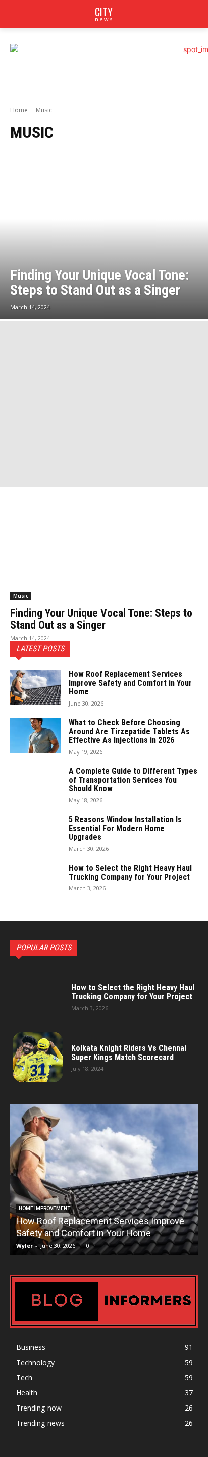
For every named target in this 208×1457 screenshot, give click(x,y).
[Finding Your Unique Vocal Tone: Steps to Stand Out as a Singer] (104, 236)
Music (20, 595)
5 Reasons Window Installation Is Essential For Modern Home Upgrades (125, 828)
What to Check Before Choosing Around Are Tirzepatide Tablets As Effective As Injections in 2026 (129, 731)
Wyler (24, 1245)
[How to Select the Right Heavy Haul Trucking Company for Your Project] (35, 881)
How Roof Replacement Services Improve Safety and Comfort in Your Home (130, 682)
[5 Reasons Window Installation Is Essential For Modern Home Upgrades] (35, 832)
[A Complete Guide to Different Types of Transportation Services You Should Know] (35, 784)
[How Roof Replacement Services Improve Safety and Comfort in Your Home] (35, 687)
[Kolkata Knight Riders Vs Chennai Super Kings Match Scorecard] (38, 1057)
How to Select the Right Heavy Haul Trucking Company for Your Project (130, 872)
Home (19, 110)
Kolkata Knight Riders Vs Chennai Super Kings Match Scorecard (128, 1052)
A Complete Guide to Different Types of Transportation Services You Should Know (133, 779)
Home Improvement (44, 1208)
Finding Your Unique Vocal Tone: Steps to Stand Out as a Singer (101, 619)
